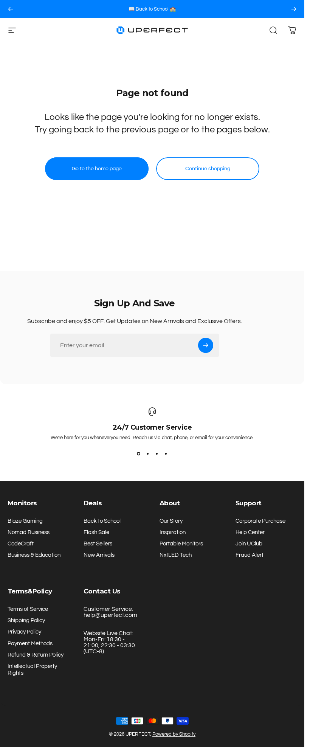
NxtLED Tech (176, 555)
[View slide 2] (147, 453)
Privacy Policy (24, 632)
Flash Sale (96, 532)
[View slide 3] (156, 453)
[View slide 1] (138, 453)
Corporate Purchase (260, 521)
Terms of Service (28, 609)
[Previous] (10, 9)
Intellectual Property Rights (32, 669)
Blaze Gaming (25, 521)
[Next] (293, 9)
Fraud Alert (250, 555)
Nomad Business (29, 532)
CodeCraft (21, 544)
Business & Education (34, 555)
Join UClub (249, 544)
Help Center (250, 532)
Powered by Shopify (173, 734)
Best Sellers (98, 544)
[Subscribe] (205, 345)
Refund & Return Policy (36, 655)
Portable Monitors (181, 544)
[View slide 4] (165, 453)
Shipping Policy (26, 620)
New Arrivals (99, 555)
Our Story (171, 521)
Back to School (102, 521)
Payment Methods (30, 643)
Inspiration (173, 532)
